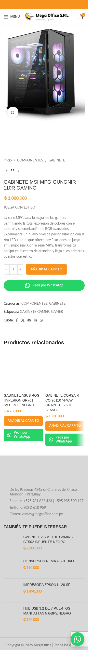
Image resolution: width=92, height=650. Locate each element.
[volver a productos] (12, 171)
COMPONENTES (30, 160)
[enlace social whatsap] (41, 320)
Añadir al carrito (46, 269)
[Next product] (18, 171)
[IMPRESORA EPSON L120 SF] (12, 590)
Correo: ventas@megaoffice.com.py (36, 514)
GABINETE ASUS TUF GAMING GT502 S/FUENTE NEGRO (48, 539)
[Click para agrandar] (12, 112)
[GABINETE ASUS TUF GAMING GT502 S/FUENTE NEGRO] (12, 543)
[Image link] (43, 475)
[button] (23, 421)
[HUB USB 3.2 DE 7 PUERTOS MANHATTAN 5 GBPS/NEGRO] (12, 614)
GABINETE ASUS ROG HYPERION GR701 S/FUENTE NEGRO (21, 400)
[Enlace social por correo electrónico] (29, 320)
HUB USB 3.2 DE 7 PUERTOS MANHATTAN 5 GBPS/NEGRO (47, 610)
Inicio (8, 160)
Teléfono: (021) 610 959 (28, 507)
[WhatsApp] (77, 639)
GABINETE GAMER (34, 312)
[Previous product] (7, 171)
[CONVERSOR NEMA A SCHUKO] (12, 567)
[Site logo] (47, 16)
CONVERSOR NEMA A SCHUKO (48, 561)
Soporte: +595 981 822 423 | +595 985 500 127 (46, 501)
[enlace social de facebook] (17, 320)
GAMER (57, 312)
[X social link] (23, 320)
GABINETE (57, 160)
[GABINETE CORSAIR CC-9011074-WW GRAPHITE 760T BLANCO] (65, 371)
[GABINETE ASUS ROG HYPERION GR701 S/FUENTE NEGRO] (23, 371)
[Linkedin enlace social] (35, 320)
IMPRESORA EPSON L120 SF (46, 585)
